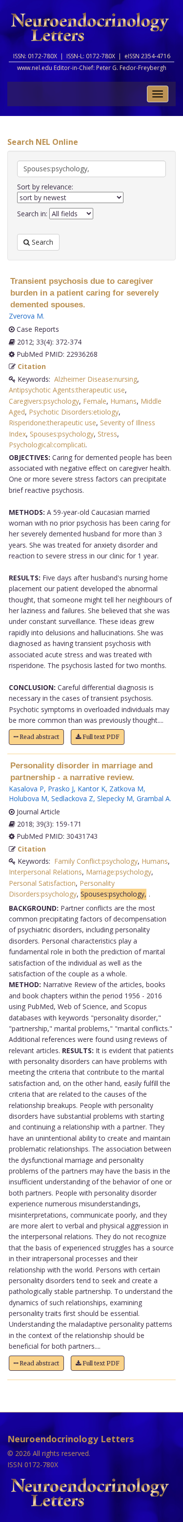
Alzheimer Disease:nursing (95, 379)
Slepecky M (115, 798)
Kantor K (91, 788)
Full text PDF (100, 736)
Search (41, 242)
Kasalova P (26, 788)
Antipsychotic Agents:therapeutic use (67, 389)
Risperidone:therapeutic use (52, 422)
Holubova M (28, 798)
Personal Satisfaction (42, 883)
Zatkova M (126, 788)
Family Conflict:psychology (96, 861)
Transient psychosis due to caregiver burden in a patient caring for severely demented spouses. (84, 293)
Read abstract (38, 736)
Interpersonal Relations (45, 871)
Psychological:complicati (47, 444)
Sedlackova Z (72, 798)
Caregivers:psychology (44, 401)
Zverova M (26, 316)
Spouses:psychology (62, 433)
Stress (107, 433)
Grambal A (153, 798)
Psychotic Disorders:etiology (74, 411)
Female (94, 401)
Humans (123, 401)
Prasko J (61, 788)
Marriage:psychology (118, 871)
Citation (32, 366)
